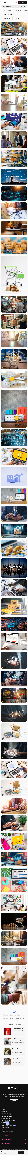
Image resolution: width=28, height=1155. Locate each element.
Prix (16, 2)
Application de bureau (8, 1125)
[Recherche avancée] (25, 18)
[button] (14, 1100)
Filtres (19, 18)
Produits (3, 1107)
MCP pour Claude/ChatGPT (8, 1120)
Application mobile (5, 1127)
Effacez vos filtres (20, 1018)
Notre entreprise (6, 1139)
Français (14, 1100)
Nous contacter (5, 1143)
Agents (5, 1122)
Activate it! (21, 1152)
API (2, 1129)
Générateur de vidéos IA (7, 1115)
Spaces (3, 1109)
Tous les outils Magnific (7, 1131)
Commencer (4, 1135)
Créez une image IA (7, 10)
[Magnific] (14, 1088)
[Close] (26, 1153)
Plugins (5, 1124)
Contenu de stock (5, 1118)
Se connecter (22, 2)
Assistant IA (4, 1111)
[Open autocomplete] (3, 6)
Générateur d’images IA (7, 1113)
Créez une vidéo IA (18, 10)
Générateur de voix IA (6, 1116)
